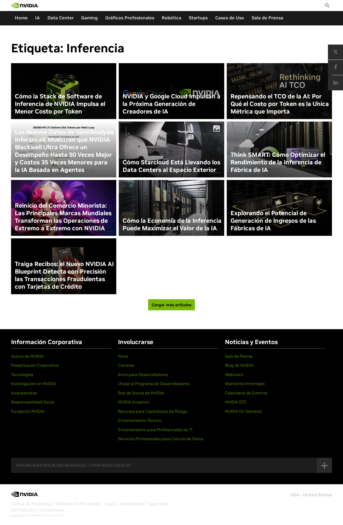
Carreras (126, 365)
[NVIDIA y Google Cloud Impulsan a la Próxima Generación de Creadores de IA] (171, 91)
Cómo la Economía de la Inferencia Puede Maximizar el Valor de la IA (172, 224)
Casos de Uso (229, 18)
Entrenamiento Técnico (139, 420)
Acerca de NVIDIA (27, 356)
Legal (109, 503)
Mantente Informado (245, 383)
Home (21, 18)
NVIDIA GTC (236, 401)
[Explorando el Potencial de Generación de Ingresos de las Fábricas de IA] (279, 208)
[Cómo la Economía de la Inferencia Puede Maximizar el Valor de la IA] (171, 208)
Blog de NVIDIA (239, 365)
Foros (123, 356)
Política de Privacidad (31, 503)
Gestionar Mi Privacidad (77, 503)
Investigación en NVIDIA (33, 383)
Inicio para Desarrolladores (143, 374)
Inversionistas (24, 392)
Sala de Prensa (267, 18)
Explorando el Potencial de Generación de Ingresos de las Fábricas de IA (273, 220)
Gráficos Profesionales (129, 18)
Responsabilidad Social (32, 401)
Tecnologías (22, 374)
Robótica (171, 18)
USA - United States (311, 495)
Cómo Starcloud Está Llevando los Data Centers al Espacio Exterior (171, 166)
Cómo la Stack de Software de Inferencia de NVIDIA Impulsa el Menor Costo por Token (60, 104)
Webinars (234, 374)
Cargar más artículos (171, 304)
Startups (198, 18)
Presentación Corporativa (35, 365)
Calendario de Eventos (246, 392)
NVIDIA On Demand (243, 411)
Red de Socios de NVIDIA (141, 392)
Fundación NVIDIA (27, 411)
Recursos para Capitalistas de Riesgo (152, 411)
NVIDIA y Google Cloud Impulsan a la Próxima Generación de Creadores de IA (171, 104)
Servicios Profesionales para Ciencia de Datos (160, 438)
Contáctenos (51, 509)
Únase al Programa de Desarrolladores (154, 383)
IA (37, 18)
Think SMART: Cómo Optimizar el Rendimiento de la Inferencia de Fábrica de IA (278, 162)
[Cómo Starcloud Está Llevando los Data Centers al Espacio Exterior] (171, 149)
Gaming (89, 18)
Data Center (60, 18)
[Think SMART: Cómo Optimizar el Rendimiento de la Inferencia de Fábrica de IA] (279, 149)
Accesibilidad (131, 503)
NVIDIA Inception (134, 401)
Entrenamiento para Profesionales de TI (155, 429)
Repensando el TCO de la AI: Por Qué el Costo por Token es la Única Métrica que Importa (280, 104)
